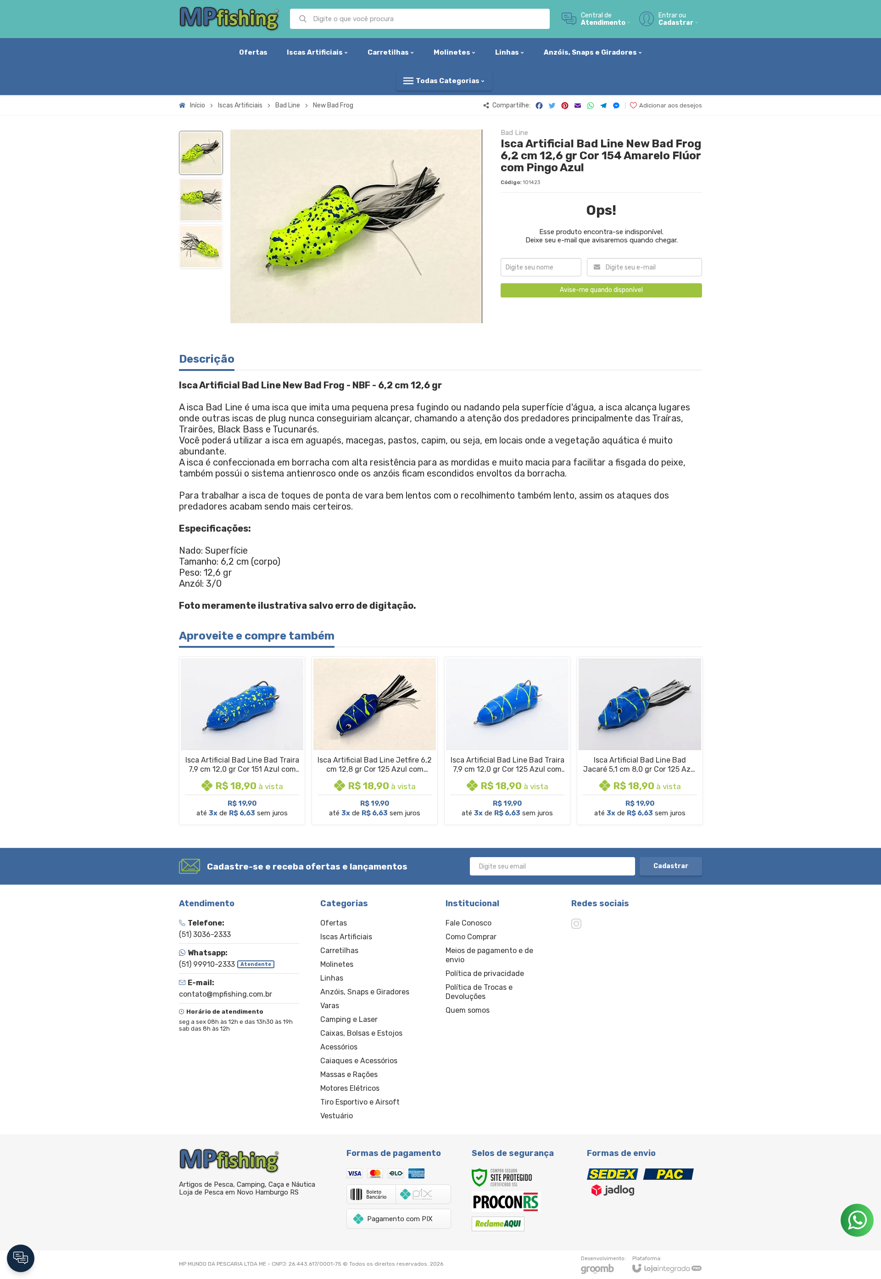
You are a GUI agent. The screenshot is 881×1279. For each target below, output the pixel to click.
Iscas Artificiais (240, 105)
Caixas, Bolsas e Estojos (361, 1033)
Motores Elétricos (349, 1088)
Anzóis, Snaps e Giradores (364, 991)
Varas (329, 1005)
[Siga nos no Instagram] (576, 924)
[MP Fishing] (229, 19)
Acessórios (338, 1047)
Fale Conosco (468, 923)
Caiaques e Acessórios (358, 1060)
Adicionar (258, 761)
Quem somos (468, 1010)
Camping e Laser (349, 1019)
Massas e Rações (349, 1074)
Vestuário (336, 1115)
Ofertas (333, 923)
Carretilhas (339, 950)
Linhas (331, 978)
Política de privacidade (485, 973)
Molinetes (336, 964)
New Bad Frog (333, 105)
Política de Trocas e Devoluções (479, 992)
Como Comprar (471, 936)
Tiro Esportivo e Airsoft (360, 1102)
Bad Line (287, 105)
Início (197, 105)
